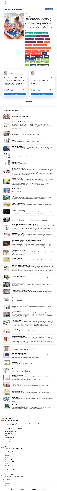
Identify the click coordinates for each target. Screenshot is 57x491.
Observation (41, 50)
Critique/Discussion (39, 39)
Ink (37, 62)
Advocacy (39, 36)
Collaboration (28, 44)
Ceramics (45, 53)
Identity (48, 47)
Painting (46, 56)
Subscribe (49, 9)
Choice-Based (8, 459)
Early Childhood (29, 33)
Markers (42, 62)
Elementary (37, 33)
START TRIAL (15, 94)
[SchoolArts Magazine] (28, 2)
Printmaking (28, 59)
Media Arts (40, 42)
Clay (38, 59)
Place (47, 50)
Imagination (28, 50)
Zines (34, 59)
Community (44, 44)
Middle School (44, 33)
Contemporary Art (29, 39)
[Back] (2, 2)
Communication (37, 44)
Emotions (33, 47)
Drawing (33, 56)
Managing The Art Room (30, 42)
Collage (27, 56)
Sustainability (37, 53)
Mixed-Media (39, 56)
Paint (47, 62)
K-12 (34, 36)
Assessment (45, 36)
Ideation (47, 39)
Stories (31, 53)
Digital (27, 62)
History (38, 47)
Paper (27, 65)
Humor (43, 47)
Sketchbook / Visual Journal (42, 65)
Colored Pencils (45, 59)
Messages (35, 50)
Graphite (32, 62)
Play (27, 53)
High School (28, 36)
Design (27, 47)
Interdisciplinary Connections (12, 470)
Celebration (46, 42)
